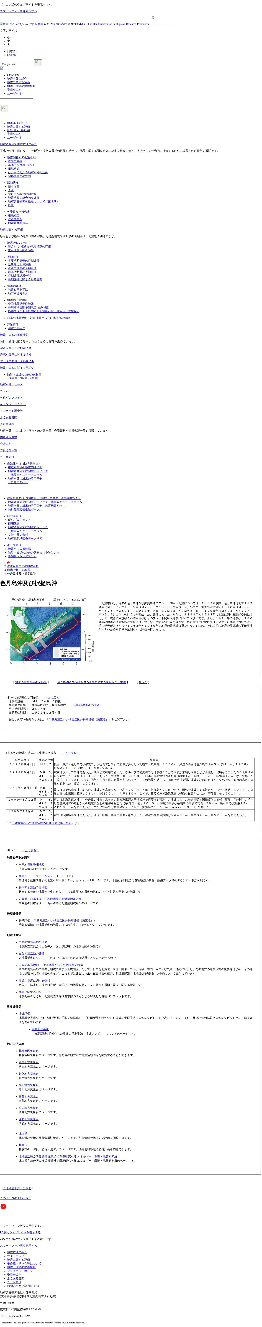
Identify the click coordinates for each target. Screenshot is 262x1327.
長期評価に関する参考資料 (25, 279)
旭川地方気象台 (29, 1085)
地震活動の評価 (17, 242)
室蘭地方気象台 (29, 1096)
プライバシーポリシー (21, 1270)
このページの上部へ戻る (15, 1198)
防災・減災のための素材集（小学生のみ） (35, 552)
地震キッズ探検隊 (19, 548)
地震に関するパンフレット (36, 992)
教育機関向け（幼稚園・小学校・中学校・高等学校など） (44, 498)
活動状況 (13, 182)
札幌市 (23, 1145)
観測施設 (13, 523)
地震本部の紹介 (17, 1252)
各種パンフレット (11, 397)
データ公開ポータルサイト (17, 361)
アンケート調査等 (11, 410)
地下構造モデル (18, 293)
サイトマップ (15, 1255)
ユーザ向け (7, 457)
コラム (4, 391)
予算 (11, 190)
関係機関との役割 (19, 176)
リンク (143, 682)
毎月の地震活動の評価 (33, 942)
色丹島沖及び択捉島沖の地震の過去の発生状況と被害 (91, 682)
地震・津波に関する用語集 (17, 367)
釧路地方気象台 (29, 1073)
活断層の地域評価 (19, 264)
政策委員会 (15, 219)
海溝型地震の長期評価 (22, 268)
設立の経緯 (15, 161)
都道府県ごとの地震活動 (15, 348)
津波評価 (13, 324)
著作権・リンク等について (24, 1263)
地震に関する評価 (11, 229)
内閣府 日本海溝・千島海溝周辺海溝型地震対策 (50, 898)
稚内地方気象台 (29, 1107)
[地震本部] (8, 562)
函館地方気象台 (29, 1119)
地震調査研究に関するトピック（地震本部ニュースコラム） (46, 501)
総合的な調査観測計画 (22, 193)
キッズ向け (14, 545)
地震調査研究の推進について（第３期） (33, 201)
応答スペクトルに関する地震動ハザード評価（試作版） (43, 311)
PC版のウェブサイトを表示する (20, 1232)
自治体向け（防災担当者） (24, 463)
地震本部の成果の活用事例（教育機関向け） (36, 505)
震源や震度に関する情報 (15, 354)
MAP (38, 1309)
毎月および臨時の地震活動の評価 (29, 246)
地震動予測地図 (17, 300)
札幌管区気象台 (29, 1050)
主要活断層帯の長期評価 (23, 260)
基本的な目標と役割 (21, 164)
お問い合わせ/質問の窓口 (23, 1285)
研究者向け (14, 516)
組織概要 (13, 215)
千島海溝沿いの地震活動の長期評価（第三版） (79, 719)
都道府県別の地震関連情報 (25, 467)
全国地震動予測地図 (21, 303)
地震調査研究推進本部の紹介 (18, 144)
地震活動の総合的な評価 (23, 197)
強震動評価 (14, 285)
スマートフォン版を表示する (18, 11)
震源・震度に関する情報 (34, 980)
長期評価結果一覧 (19, 275)
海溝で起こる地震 (18, 569)
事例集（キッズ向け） (22, 556)
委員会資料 (7, 424)
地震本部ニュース (11, 384)
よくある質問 (8, 417)
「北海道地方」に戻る (17, 1188)
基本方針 (13, 186)
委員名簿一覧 (8, 450)
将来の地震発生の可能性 (31, 682)
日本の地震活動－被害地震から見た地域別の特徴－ (40, 317)
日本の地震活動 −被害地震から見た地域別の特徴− (52, 964)
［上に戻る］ (53, 697)
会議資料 (5, 443)
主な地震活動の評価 (21, 250)
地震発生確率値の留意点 (86, 705)
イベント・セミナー (13, 404)
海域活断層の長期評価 (22, 271)
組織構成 (13, 168)
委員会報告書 (8, 437)
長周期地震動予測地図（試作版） (29, 307)
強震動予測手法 (18, 289)
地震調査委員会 (18, 223)
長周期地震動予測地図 (33, 887)
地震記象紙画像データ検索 (25, 538)
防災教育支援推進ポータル (25, 509)
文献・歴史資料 (18, 534)
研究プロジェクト (19, 519)
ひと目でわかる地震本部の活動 (28, 172)
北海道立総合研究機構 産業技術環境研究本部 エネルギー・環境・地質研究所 (68, 1156)
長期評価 (13, 256)
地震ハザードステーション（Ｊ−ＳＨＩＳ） (47, 876)
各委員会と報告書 (18, 211)
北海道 (23, 1133)
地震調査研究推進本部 (21, 157)
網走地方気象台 (29, 1062)
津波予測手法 (16, 328)
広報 (11, 205)
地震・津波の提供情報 (14, 334)
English (11, 54)
